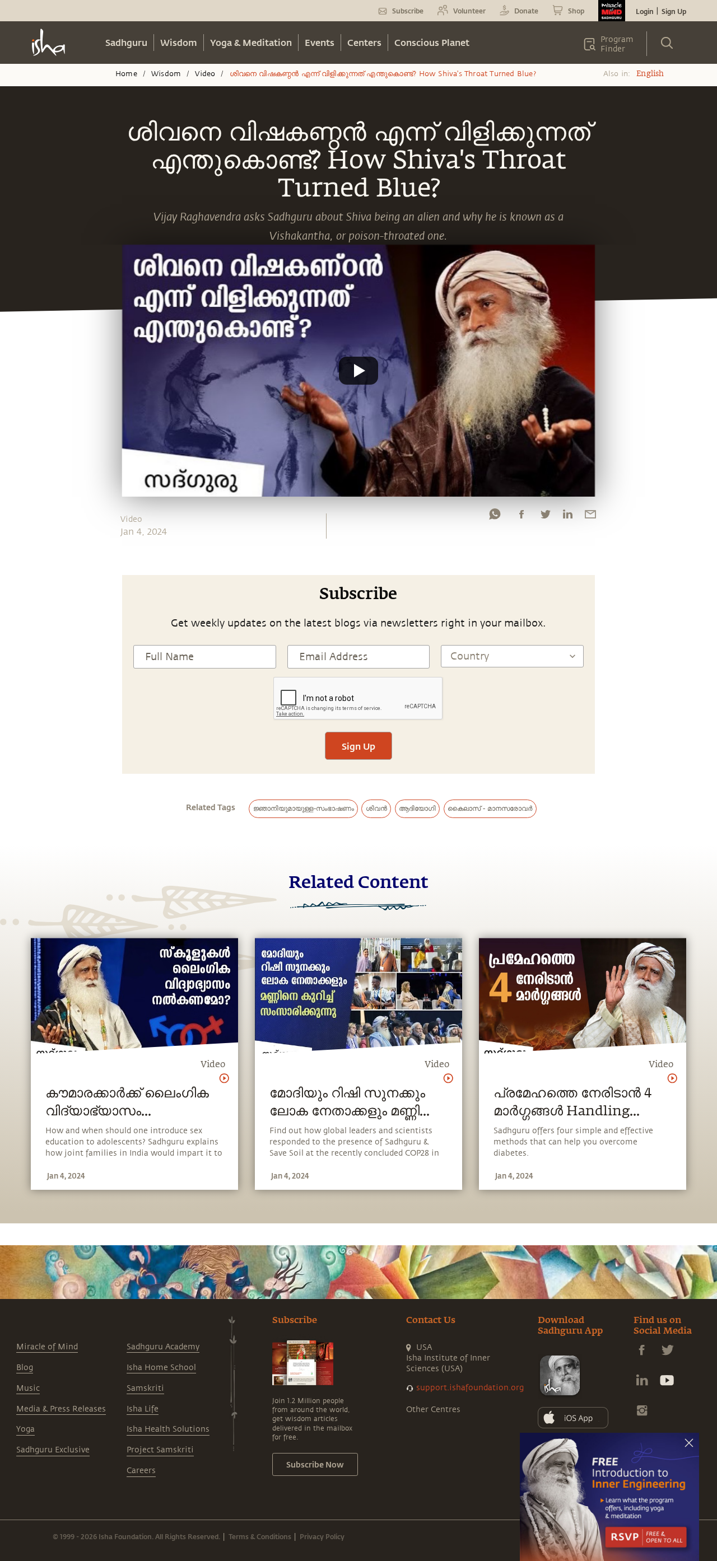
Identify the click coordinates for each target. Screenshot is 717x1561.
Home (126, 74)
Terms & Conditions (260, 1536)
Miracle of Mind (47, 1347)
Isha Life (143, 1409)
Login (645, 11)
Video (205, 74)
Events (319, 42)
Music (28, 1388)
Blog (24, 1367)
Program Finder (617, 44)
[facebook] (521, 517)
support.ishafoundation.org (470, 1388)
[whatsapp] (494, 516)
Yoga (25, 1429)
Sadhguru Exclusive (53, 1450)
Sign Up (674, 11)
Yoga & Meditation (251, 42)
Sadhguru (126, 42)
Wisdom (178, 42)
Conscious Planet (431, 42)
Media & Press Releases (61, 1409)
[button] (358, 371)
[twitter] (545, 516)
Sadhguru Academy (163, 1347)
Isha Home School (161, 1367)
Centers (364, 42)
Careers (141, 1470)
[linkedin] (567, 516)
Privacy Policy (322, 1536)
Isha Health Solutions (168, 1429)
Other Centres (433, 1409)
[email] (590, 516)
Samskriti (145, 1388)
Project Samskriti (160, 1450)
